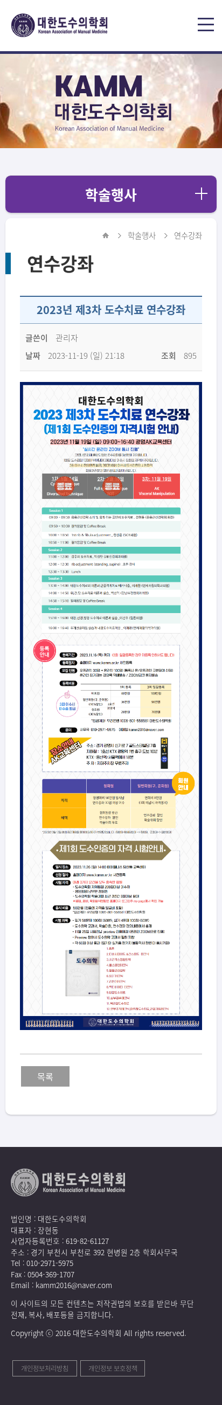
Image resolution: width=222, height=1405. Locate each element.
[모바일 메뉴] (207, 26)
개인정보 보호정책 (112, 1368)
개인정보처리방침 (44, 1368)
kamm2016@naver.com (74, 1284)
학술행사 (111, 194)
